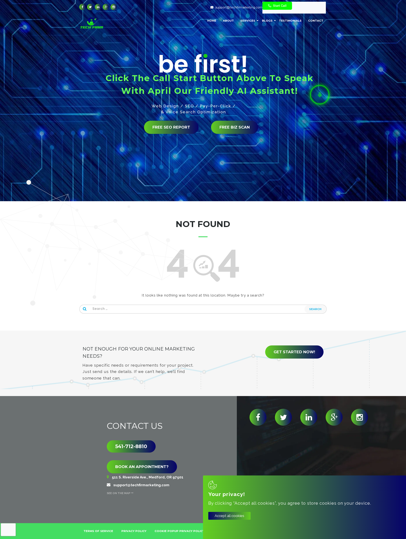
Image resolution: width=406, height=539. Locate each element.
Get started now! (294, 352)
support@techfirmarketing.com (238, 7)
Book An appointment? (142, 466)
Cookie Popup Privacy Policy (179, 531)
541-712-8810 (131, 446)
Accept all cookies (229, 516)
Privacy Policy (133, 531)
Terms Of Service (98, 531)
